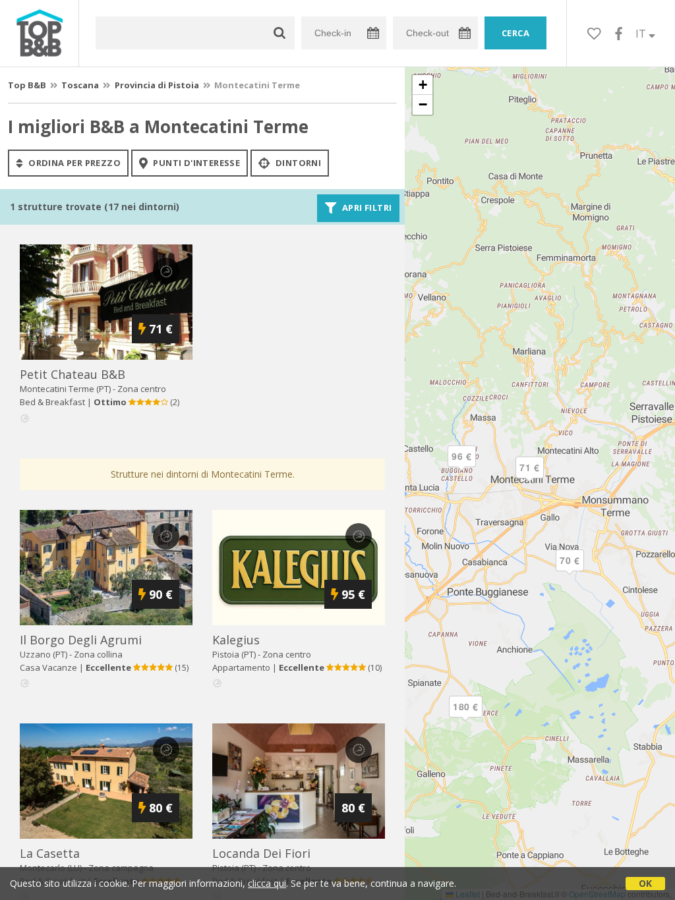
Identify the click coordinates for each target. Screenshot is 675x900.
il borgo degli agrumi (81, 640)
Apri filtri (366, 208)
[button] (465, 717)
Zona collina (98, 654)
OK (645, 883)
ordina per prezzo (73, 163)
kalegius (236, 640)
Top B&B (27, 85)
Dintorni (298, 163)
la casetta (50, 853)
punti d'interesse (195, 163)
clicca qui (267, 883)
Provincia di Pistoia (157, 85)
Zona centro (141, 389)
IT (642, 33)
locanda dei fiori (261, 853)
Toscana (80, 85)
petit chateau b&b (72, 374)
